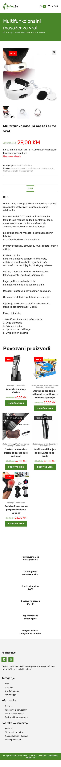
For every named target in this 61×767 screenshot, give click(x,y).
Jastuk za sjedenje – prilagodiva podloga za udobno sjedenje (45, 394)
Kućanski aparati (40, 444)
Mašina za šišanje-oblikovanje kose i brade (45, 452)
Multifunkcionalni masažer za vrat (30, 32)
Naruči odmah (16, 403)
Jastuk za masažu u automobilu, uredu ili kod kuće (16, 452)
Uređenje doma (51, 385)
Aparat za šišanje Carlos (16, 391)
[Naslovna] (4, 32)
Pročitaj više (16, 467)
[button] (54, 52)
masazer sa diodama (29, 168)
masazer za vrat (46, 168)
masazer (15, 168)
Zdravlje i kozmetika (23, 165)
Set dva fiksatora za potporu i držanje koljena (16, 509)
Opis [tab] (30, 188)
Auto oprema (37, 385)
